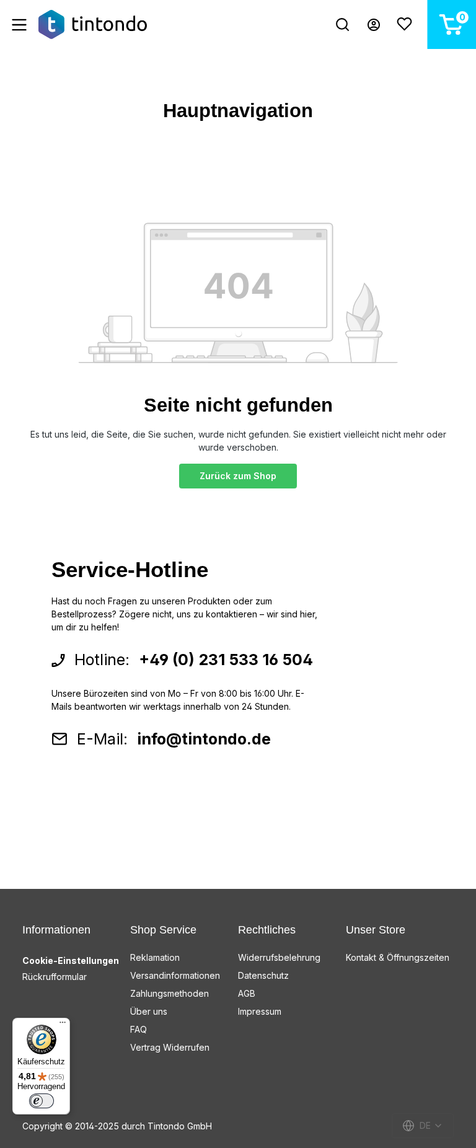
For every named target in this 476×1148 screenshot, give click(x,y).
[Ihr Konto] (374, 25)
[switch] (41, 1100)
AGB (246, 993)
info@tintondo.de (204, 739)
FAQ (138, 1029)
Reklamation (155, 957)
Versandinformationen (175, 975)
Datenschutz (263, 975)
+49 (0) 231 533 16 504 (226, 659)
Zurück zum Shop (238, 475)
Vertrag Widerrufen (169, 1047)
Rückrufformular (54, 976)
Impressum (259, 1011)
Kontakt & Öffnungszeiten (397, 957)
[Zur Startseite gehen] (92, 24)
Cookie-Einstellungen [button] (70, 960)
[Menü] (19, 25)
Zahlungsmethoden (169, 993)
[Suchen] (342, 24)
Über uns (148, 1011)
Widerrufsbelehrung (279, 957)
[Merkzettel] (404, 24)
